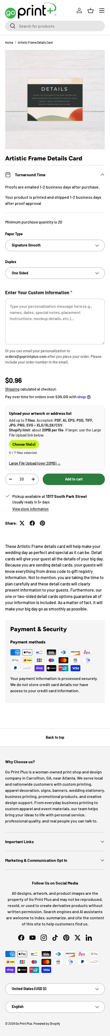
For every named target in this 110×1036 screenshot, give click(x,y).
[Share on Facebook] (32, 523)
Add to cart (74, 479)
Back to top (55, 737)
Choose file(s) (24, 444)
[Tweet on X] (22, 523)
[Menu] (101, 10)
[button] (90, 10)
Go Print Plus (24, 1023)
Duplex (10, 262)
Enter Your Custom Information (38, 292)
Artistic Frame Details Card (35, 42)
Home (9, 42)
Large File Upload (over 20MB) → (35, 463)
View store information (30, 509)
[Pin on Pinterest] (42, 523)
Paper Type (14, 234)
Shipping (12, 389)
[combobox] (55, 26)
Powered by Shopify (47, 1023)
